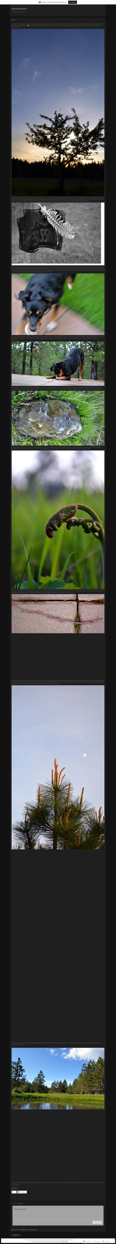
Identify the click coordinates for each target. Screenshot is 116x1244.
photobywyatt (19, 9)
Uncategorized (23, 1229)
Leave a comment (32, 1229)
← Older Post (15, 1235)
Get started (72, 2)
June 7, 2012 (15, 1229)
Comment (97, 1222)
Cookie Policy (64, 1241)
